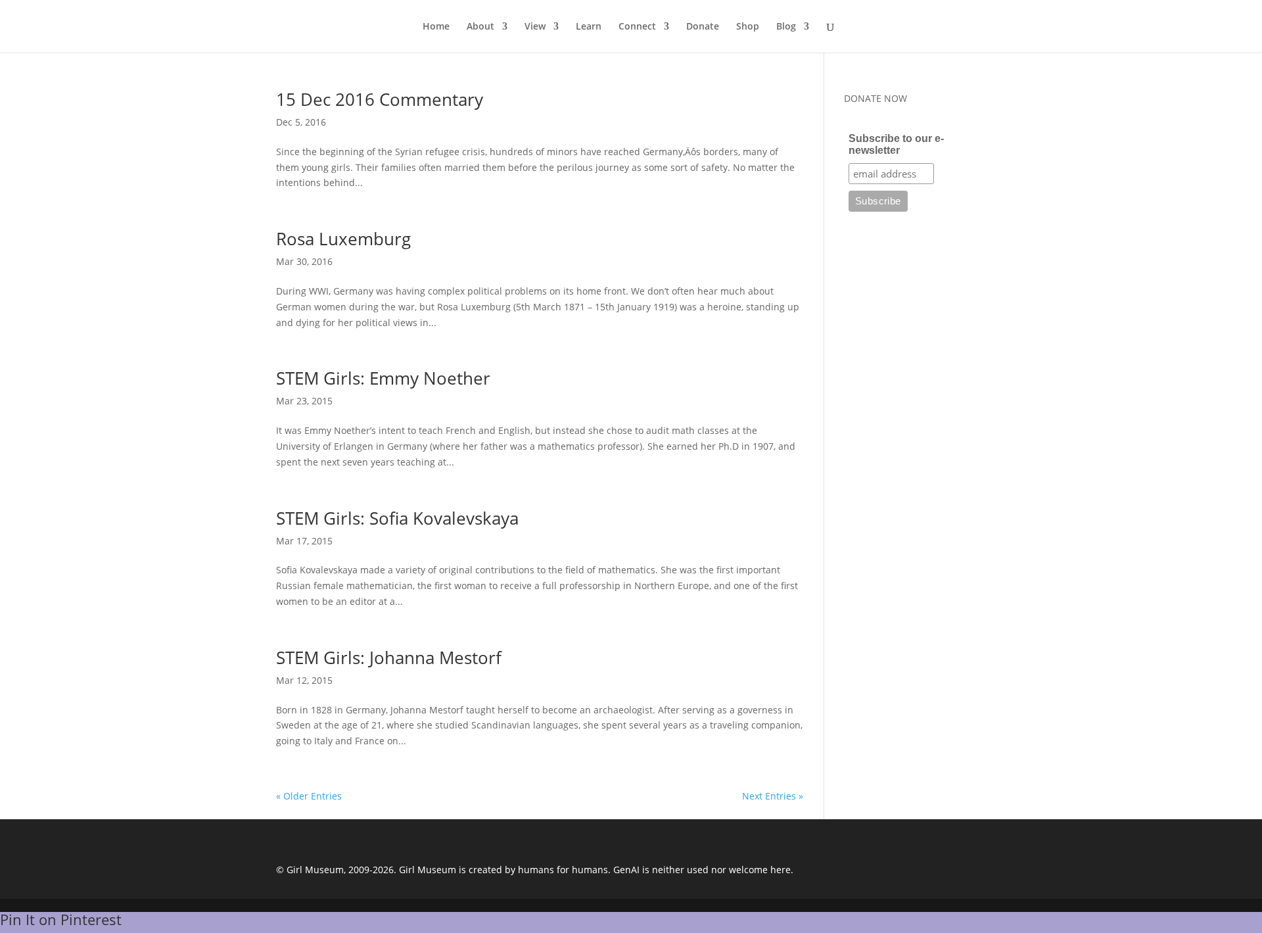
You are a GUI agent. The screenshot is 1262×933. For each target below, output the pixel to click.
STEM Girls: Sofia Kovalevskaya (397, 518)
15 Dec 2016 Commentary (379, 99)
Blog (786, 27)
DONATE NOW (875, 98)
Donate (702, 27)
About (480, 27)
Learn (588, 27)
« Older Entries (309, 796)
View (535, 27)
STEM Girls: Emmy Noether (383, 378)
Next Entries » (772, 796)
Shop (747, 27)
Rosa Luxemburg (343, 239)
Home (436, 27)
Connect (637, 27)
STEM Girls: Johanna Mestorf (389, 657)
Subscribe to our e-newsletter (896, 144)
